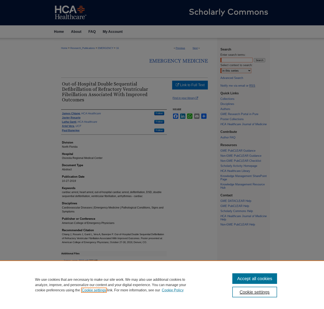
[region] (162, 285)
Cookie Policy (173, 290)
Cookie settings (94, 290)
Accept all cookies (254, 278)
